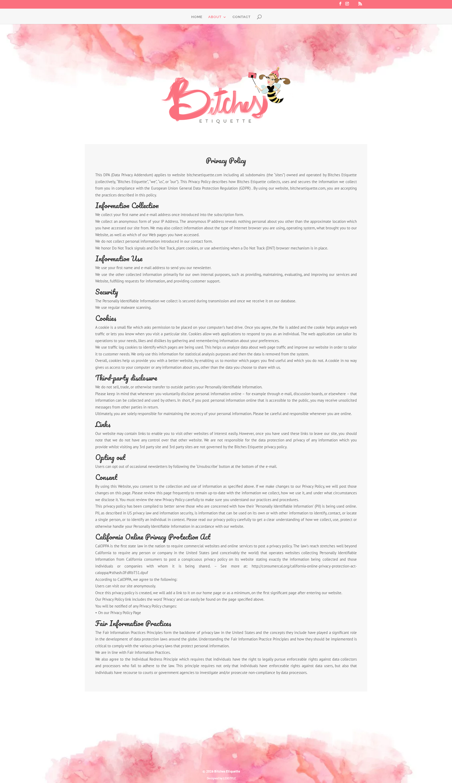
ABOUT (215, 17)
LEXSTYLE (229, 778)
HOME (196, 17)
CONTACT (242, 17)
